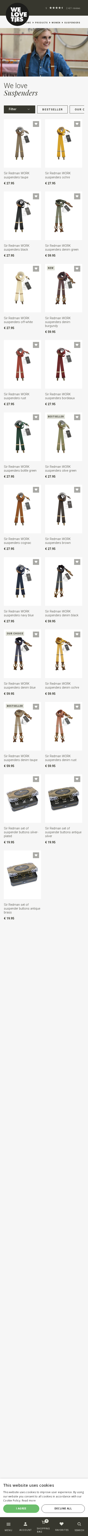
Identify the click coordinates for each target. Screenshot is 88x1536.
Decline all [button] (63, 1508)
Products (41, 23)
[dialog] (44, 1499)
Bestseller (52, 109)
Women (56, 23)
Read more (29, 1500)
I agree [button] (21, 1508)
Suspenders (72, 23)
